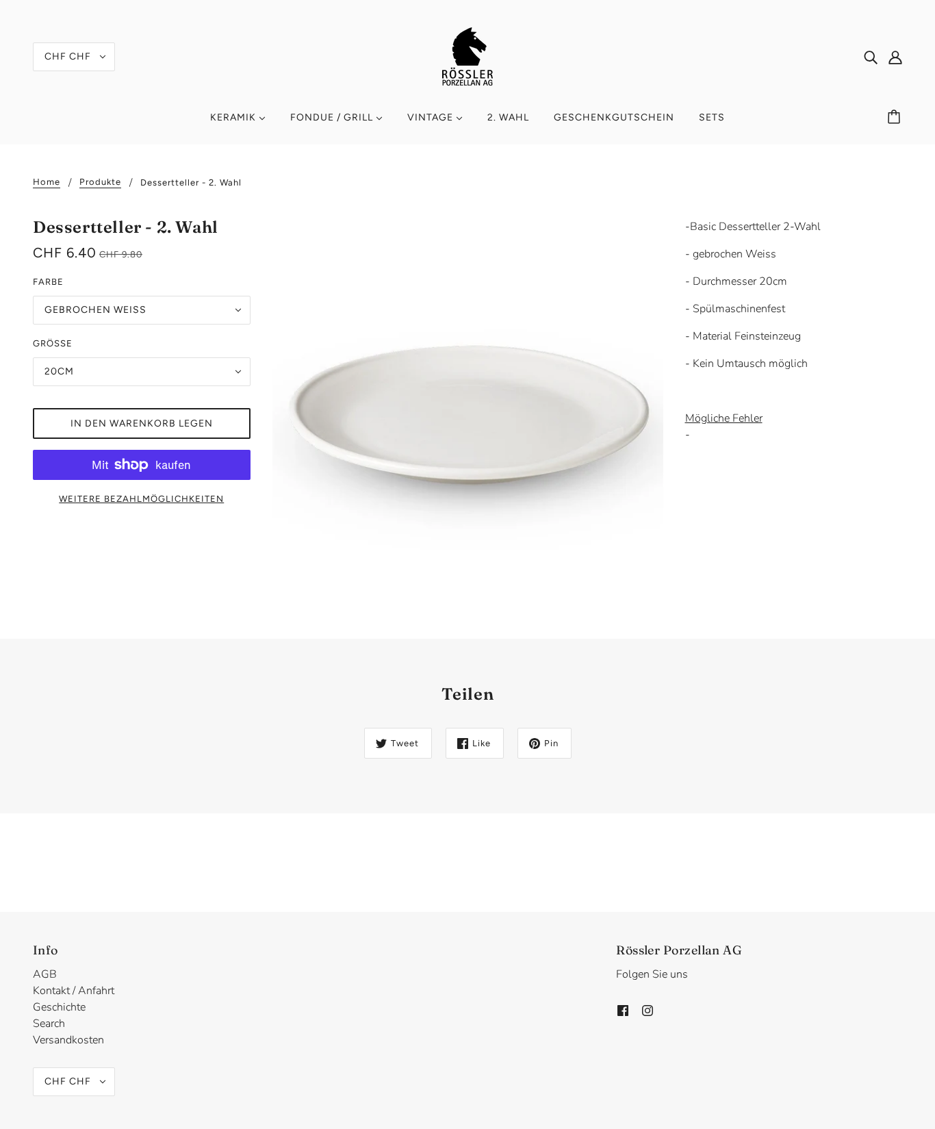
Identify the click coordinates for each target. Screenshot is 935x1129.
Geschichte (59, 1007)
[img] (870, 57)
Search (49, 1023)
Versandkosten (68, 1040)
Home (46, 182)
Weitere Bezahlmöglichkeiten (141, 499)
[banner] (467, 55)
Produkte (100, 182)
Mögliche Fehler (724, 418)
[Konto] (895, 57)
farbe (48, 282)
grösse (53, 343)
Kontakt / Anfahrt (73, 990)
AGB (45, 974)
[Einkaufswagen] (896, 118)
